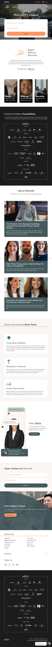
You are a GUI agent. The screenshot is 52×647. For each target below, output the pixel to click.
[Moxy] (21, 158)
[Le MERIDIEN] (30, 137)
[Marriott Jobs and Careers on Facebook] (9, 564)
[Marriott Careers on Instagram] (13, 564)
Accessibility (7, 538)
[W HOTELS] (34, 130)
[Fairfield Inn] (30, 153)
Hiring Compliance (31, 546)
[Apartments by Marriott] (36, 173)
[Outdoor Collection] (26, 146)
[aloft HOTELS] (43, 153)
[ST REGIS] (29, 130)
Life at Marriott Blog (31, 540)
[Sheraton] (15, 137)
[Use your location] (44, 28)
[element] (21, 173)
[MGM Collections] (39, 141)
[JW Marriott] (39, 130)
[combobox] (26, 23)
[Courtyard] (9, 153)
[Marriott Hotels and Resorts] (9, 137)
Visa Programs (7, 544)
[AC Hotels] (34, 153)
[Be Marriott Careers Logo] (11, 6)
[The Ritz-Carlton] (18, 130)
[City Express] (19, 166)
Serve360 (6, 548)
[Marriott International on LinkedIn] (5, 564)
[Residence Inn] (10, 173)
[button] (26, 554)
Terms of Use (30, 538)
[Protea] (28, 158)
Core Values (7, 546)
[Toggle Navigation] (47, 6)
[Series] (33, 165)
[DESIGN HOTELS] (20, 141)
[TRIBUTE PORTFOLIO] (13, 141)
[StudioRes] (28, 173)
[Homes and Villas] (41, 173)
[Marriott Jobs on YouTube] (17, 564)
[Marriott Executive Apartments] (26, 177)
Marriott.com (30, 544)
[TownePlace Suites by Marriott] (16, 173)
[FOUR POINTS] (16, 153)
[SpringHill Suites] (23, 153)
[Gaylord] (33, 142)
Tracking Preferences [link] (9, 542)
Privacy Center (30, 542)
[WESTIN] (24, 137)
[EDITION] (12, 130)
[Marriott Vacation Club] (27, 142)
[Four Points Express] (26, 166)
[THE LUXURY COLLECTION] (25, 130)
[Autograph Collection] (42, 137)
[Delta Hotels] (20, 137)
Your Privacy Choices (11, 540)
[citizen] (38, 154)
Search (26, 33)
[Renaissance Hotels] (36, 137)
